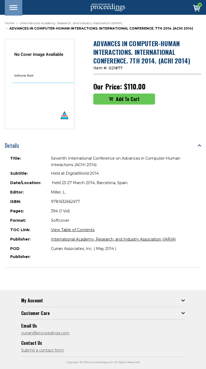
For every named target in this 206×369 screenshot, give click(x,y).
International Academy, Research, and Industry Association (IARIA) (113, 239)
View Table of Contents (72, 229)
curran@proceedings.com (45, 333)
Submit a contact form (42, 350)
